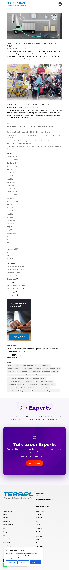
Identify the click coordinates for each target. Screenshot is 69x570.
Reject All (23, 562)
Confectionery (7, 546)
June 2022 (10, 176)
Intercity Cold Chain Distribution (16, 381)
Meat (37, 381)
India (37, 539)
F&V (4, 535)
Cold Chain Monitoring (14, 269)
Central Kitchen (7, 539)
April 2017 (10, 243)
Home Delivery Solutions (42, 506)
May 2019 (10, 230)
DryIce (9, 371)
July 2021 (10, 208)
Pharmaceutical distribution (30, 384)
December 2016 (12, 246)
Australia (38, 543)
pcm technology (49, 381)
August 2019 (11, 227)
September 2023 (12, 166)
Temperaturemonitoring (53, 391)
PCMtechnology (12, 384)
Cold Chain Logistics (14, 266)
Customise (12, 562)
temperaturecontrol (25, 391)
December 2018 (12, 233)
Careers (38, 524)
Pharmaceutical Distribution (16, 285)
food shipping (46, 371)
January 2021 (11, 217)
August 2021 (11, 204)
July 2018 (10, 236)
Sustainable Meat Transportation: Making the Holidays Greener (28, 132)
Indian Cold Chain (35, 375)
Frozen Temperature (13, 375)
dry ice (58, 368)
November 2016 (12, 249)
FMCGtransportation (35, 371)
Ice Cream (5, 517)
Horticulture (6, 542)
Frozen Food (54, 371)
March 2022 (11, 182)
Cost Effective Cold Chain (48, 368)
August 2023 (11, 169)
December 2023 (12, 157)
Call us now (34, 463)
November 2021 (12, 195)
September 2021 (12, 201)
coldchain (23, 365)
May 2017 (10, 239)
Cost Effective (37, 368)
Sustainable (19, 388)
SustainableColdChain (43, 388)
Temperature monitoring (38, 391)
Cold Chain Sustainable (26, 368)
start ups (53, 384)
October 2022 (11, 173)
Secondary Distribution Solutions (44, 499)
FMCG (14, 371)
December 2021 (12, 192)
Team (37, 521)
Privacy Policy (39, 528)
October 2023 (11, 163)
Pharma (19, 384)
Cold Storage (11, 279)
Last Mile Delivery (30, 381)
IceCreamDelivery (24, 375)
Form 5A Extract (40, 532)
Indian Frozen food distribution (16, 378)
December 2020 (12, 220)
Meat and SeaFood (8, 524)
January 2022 (11, 188)
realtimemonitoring (44, 384)
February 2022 (11, 185)
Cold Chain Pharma (13, 273)
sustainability (11, 388)
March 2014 (11, 259)
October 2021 (11, 198)
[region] (23, 556)
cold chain (16, 365)
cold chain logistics (32, 365)
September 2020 (12, 224)
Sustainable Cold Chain (31, 107)
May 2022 (10, 179)
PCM (42, 381)
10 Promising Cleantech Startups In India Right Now (32, 44)
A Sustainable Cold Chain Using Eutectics (29, 104)
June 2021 (10, 211)
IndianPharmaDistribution (32, 378)
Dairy (4, 528)
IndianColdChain (46, 375)
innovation (43, 378)
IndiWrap (38, 496)
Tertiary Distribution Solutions (44, 503)
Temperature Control (13, 391)
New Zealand (39, 546)
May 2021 (10, 214)
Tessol (10, 48)
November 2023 (12, 160)
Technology (11, 292)
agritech (10, 365)
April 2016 (10, 255)
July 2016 (10, 252)
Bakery (5, 532)
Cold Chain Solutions (14, 276)
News (26, 49)
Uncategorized (12, 295)
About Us (38, 514)
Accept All (35, 562)
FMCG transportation (22, 371)
